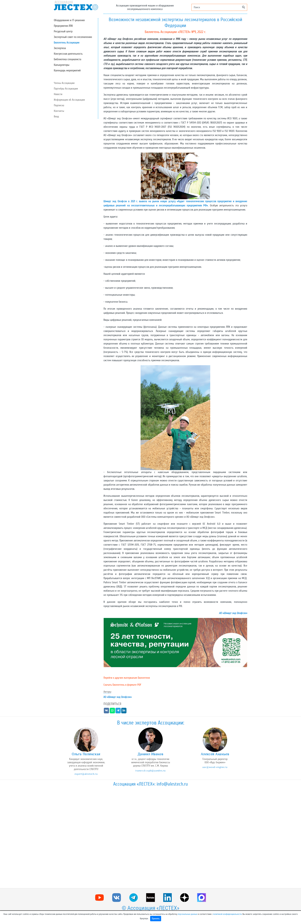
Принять (156, 918)
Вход (56, 116)
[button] (76, 31)
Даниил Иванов (150, 754)
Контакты (59, 110)
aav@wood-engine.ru (214, 767)
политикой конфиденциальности (227, 914)
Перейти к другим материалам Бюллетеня (126, 677)
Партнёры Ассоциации (66, 88)
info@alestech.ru (172, 784)
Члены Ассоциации (64, 83)
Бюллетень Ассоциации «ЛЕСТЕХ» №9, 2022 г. (175, 32)
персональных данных (187, 914)
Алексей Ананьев (215, 754)
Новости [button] (58, 94)
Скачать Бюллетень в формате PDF (122, 684)
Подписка (59, 105)
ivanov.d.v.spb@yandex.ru (150, 770)
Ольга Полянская (86, 754)
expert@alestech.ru (86, 773)
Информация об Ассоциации (69, 99)
